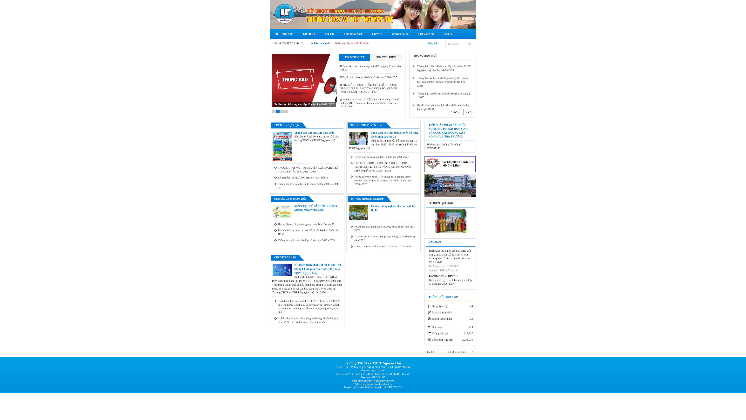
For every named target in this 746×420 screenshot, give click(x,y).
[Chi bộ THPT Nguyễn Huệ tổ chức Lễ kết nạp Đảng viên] (451, 220)
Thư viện (377, 33)
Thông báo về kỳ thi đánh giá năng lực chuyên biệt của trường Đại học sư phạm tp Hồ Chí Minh (442, 82)
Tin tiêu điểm (386, 57)
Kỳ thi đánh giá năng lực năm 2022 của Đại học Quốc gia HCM (443, 107)
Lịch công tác (426, 33)
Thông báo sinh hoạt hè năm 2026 (314, 132)
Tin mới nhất (354, 57)
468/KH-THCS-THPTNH (443, 257)
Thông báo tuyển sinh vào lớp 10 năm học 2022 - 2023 (443, 95)
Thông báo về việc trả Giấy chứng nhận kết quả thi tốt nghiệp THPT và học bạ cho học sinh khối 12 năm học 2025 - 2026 (370, 103)
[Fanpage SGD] (450, 164)
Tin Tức (329, 33)
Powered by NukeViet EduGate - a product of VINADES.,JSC (373, 387)
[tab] (354, 57)
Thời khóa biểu (353, 33)
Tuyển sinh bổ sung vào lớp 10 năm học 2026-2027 (369, 77)
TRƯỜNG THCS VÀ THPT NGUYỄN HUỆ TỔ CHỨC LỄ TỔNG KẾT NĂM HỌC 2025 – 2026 (308, 169)
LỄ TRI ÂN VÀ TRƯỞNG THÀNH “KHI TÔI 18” (303, 177)
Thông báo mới (425, 55)
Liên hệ (448, 33)
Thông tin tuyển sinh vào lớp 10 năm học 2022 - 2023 (306, 240)
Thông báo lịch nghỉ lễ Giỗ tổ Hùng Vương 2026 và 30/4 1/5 (308, 185)
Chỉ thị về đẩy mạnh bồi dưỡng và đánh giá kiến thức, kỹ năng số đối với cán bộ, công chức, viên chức (308, 320)
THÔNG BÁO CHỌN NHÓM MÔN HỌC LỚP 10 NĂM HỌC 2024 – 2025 (372, 43)
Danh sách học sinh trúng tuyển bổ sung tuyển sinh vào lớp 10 (371, 68)
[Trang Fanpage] (450, 185)
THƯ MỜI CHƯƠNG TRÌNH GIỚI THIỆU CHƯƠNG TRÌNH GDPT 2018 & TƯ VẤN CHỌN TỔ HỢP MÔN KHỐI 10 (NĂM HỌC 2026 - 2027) (304, 100)
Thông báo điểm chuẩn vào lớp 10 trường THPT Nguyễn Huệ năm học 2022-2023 (444, 68)
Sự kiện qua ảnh (441, 203)
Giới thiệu (309, 33)
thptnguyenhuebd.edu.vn (380, 384)
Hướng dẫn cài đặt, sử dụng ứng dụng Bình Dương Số (306, 224)
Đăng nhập (433, 43)
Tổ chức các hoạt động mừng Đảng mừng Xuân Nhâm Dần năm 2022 (385, 238)
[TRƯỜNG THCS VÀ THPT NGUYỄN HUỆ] (285, 13)
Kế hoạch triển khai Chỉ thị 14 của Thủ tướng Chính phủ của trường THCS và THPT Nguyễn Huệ (317, 269)
